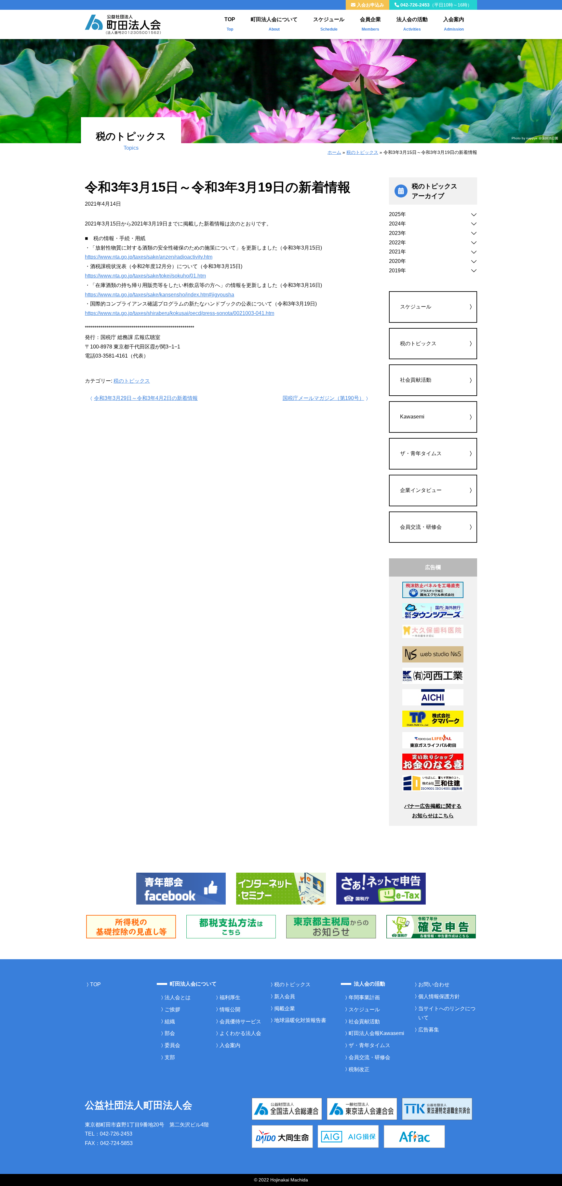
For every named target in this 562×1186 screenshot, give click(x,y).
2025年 (397, 214)
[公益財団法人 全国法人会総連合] (287, 1108)
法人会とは (178, 997)
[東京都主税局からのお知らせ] (331, 926)
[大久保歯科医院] (432, 631)
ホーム (334, 152)
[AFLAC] (414, 1136)
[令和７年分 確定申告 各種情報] (431, 926)
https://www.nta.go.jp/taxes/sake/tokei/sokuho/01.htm (145, 276)
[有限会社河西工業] (432, 675)
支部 (170, 1057)
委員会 (172, 1045)
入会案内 (453, 24)
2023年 (397, 233)
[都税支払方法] (231, 926)
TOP (229, 24)
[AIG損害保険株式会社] (348, 1136)
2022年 (397, 242)
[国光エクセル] (432, 590)
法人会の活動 (412, 24)
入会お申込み (369, 4)
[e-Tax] (381, 888)
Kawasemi (412, 416)
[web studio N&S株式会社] (432, 654)
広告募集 (428, 1029)
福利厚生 (230, 997)
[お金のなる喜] (432, 761)
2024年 (397, 223)
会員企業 (370, 24)
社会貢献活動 (415, 380)
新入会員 (284, 996)
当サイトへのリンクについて (446, 1013)
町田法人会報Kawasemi (376, 1033)
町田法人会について (274, 24)
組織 (170, 1021)
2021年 (397, 251)
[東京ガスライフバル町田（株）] (432, 740)
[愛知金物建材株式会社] (432, 697)
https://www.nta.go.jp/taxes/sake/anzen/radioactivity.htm (148, 257)
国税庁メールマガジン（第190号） (323, 398)
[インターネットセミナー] (281, 888)
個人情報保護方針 (439, 996)
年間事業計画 (364, 997)
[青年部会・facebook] (181, 888)
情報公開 (230, 1009)
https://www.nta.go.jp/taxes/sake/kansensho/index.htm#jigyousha (159, 294)
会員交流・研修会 (421, 527)
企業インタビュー (421, 490)
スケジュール (328, 24)
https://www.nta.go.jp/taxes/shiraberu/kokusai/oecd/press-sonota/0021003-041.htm (179, 313)
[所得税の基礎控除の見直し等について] (131, 926)
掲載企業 (284, 1008)
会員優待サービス (240, 1021)
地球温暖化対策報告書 (300, 1020)
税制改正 (359, 1069)
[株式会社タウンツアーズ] (432, 611)
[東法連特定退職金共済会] (437, 1108)
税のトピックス (362, 152)
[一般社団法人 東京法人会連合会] (362, 1108)
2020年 (397, 261)
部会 (170, 1033)
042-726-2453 (435, 4)
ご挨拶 (172, 1009)
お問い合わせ (433, 984)
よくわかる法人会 (240, 1033)
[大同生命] (282, 1136)
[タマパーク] (432, 718)
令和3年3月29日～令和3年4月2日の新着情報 (146, 398)
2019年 (397, 270)
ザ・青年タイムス (421, 453)
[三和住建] (432, 783)
